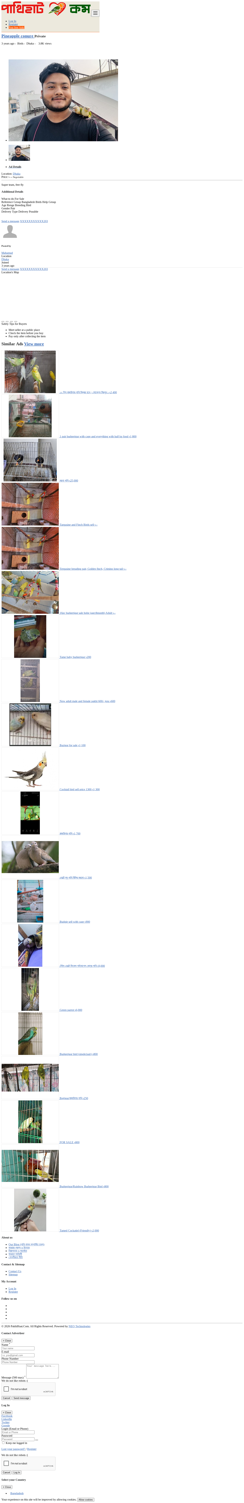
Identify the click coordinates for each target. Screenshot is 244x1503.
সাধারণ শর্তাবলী (15, 1254)
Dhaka (16, 173)
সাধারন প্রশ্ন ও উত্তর (19, 1247)
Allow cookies (86, 1499)
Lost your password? (13, 1449)
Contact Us (15, 1271)
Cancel (6, 1398)
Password (6, 1435)
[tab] (126, 166)
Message (13, 1377)
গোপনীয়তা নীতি (16, 1257)
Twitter (5, 1422)
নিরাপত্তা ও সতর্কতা (18, 1250)
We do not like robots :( (14, 1380)
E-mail (5, 1351)
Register (13, 24)
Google (5, 1425)
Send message (21, 1398)
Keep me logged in (16, 1442)
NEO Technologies (79, 1326)
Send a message (10, 221)
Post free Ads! (16, 27)
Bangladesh (17, 1493)
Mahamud (7, 252)
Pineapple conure (17, 36)
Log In (12, 21)
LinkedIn (6, 1419)
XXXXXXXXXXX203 (34, 221)
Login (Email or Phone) (14, 1428)
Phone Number (10, 1358)
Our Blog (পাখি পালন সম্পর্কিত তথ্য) (26, 1244)
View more (34, 344)
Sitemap (13, 1274)
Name (5, 1344)
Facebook (7, 1415)
